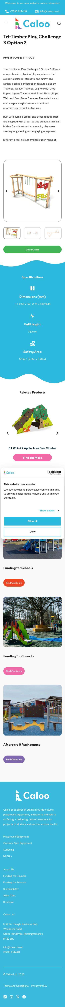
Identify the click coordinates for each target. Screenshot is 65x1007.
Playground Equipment (16, 836)
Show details (47, 510)
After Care (9, 895)
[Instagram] (11, 997)
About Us (8, 869)
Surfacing (8, 849)
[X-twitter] (18, 997)
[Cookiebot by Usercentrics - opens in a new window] (46, 472)
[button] (6, 22)
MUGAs (7, 856)
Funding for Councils (14, 876)
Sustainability (11, 889)
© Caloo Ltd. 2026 (13, 974)
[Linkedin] (5, 997)
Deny (33, 531)
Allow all (33, 521)
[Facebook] (24, 997)
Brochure (8, 902)
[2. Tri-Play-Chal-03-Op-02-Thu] (32, 191)
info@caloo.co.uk (13, 947)
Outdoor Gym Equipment (17, 843)
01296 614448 (11, 952)
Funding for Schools (14, 882)
